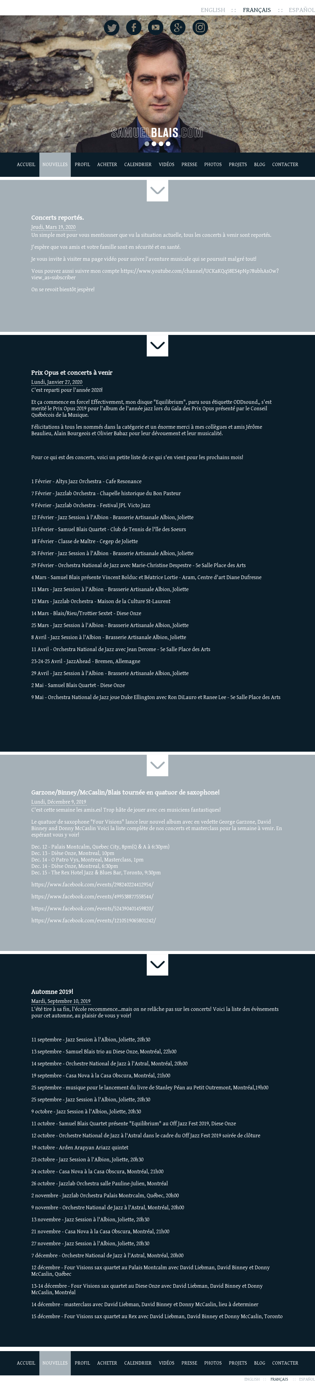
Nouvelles (55, 165)
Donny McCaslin (77, 828)
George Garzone (237, 822)
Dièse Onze (63, 853)
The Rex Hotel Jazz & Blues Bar (86, 872)
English (213, 10)
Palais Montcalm (70, 847)
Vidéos (166, 165)
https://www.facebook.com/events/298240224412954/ (92, 884)
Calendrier (138, 165)
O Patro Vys (64, 860)
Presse (189, 165)
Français (257, 10)
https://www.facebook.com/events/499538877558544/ (92, 896)
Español (302, 10)
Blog (259, 165)
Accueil (26, 165)
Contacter (285, 165)
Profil (82, 165)
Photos (213, 165)
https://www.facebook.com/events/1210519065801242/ (93, 920)
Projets (238, 165)
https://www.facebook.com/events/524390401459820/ (92, 908)
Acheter (107, 165)
